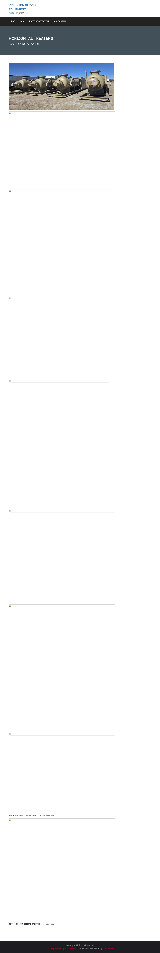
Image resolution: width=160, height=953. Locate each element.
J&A (22, 21)
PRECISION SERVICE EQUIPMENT (23, 7)
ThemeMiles (108, 948)
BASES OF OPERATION (39, 21)
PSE (13, 21)
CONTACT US (60, 21)
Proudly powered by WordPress (61, 948)
